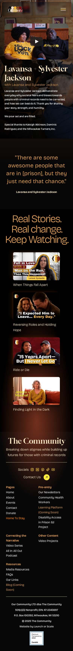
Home (10, 492)
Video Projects (48, 541)
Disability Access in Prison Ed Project (50, 522)
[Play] (36, 41)
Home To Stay (15, 518)
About (10, 497)
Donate (11, 513)
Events (10, 502)
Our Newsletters (49, 492)
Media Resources (17, 569)
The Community (36, 440)
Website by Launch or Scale (36, 626)
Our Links (12, 580)
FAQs (9, 574)
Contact (11, 508)
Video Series (14, 545)
